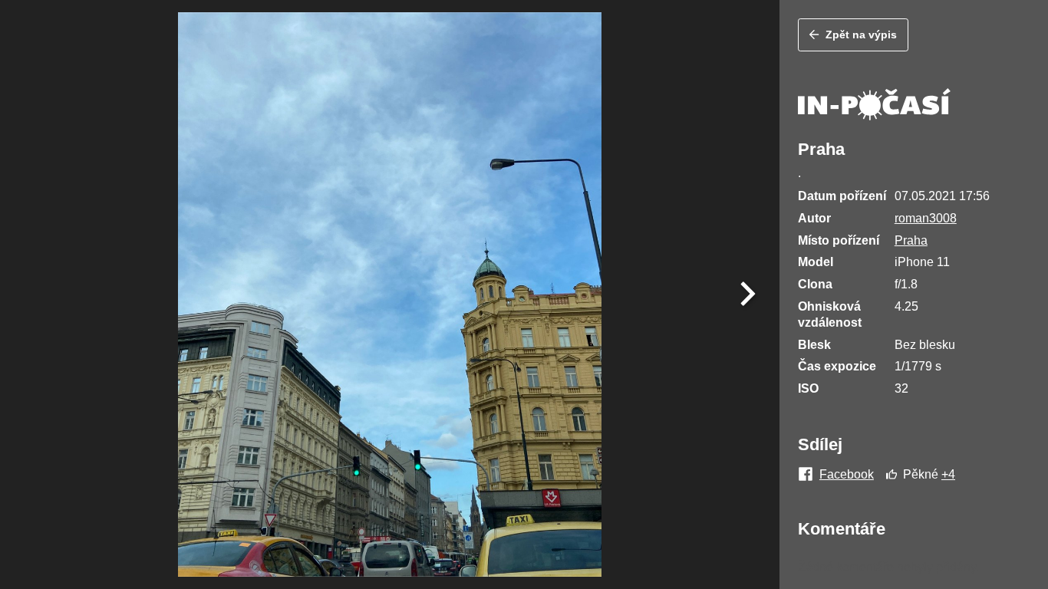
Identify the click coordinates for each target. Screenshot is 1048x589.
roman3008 (926, 218)
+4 (948, 474)
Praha (911, 240)
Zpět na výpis (861, 34)
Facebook (846, 475)
